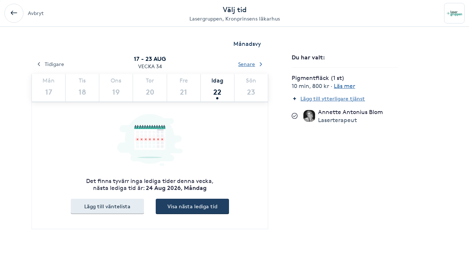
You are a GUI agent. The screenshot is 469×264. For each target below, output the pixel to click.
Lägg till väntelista (107, 206)
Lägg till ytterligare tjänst (332, 98)
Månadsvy (247, 43)
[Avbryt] (13, 13)
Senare (246, 64)
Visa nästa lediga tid (192, 206)
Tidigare (54, 64)
